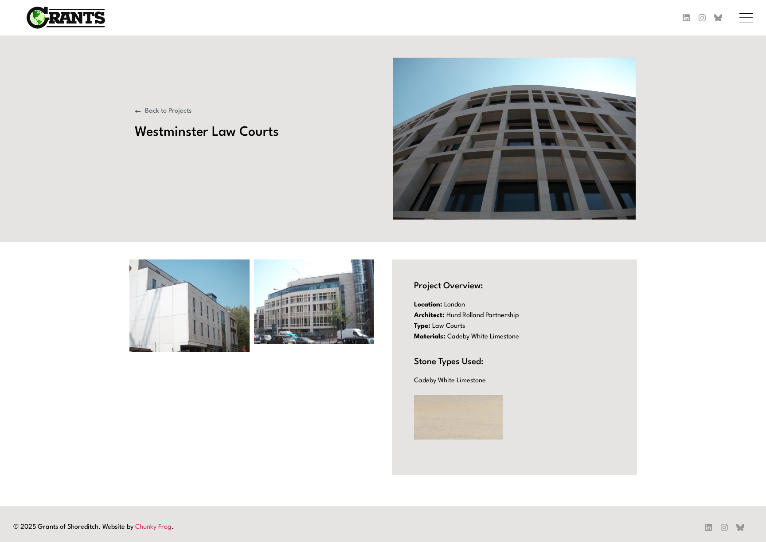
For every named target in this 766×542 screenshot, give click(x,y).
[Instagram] (702, 18)
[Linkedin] (686, 18)
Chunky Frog (153, 527)
